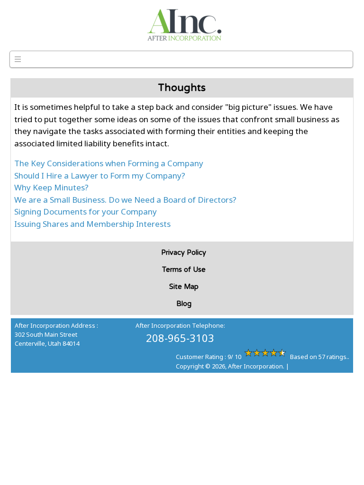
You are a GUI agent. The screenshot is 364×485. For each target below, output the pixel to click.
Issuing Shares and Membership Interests (92, 223)
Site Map (184, 287)
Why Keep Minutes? (51, 187)
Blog (183, 304)
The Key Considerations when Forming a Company (108, 163)
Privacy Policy (183, 253)
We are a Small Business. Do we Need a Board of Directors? (125, 199)
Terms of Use (184, 270)
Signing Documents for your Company (85, 211)
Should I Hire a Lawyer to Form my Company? (99, 175)
